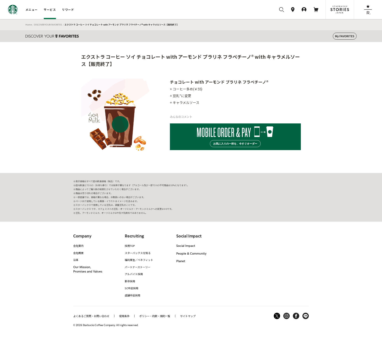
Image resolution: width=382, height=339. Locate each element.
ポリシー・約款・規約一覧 (154, 316)
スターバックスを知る (138, 253)
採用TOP (130, 246)
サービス (50, 10)
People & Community (191, 253)
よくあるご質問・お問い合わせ (91, 316)
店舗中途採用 (132, 295)
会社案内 (78, 246)
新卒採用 (130, 281)
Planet (180, 261)
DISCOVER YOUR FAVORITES (48, 24)
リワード (68, 10)
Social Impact (185, 246)
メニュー (31, 10)
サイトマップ (188, 316)
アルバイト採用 (134, 274)
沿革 (75, 260)
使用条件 (124, 316)
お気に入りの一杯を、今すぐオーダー (235, 143)
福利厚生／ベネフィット (139, 260)
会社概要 (78, 253)
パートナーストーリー (137, 267)
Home (28, 24)
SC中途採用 (131, 288)
